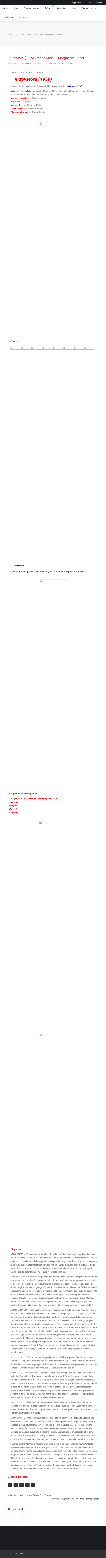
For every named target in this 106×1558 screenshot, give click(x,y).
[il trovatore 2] (54, 1137)
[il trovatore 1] (54, 924)
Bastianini (33, 571)
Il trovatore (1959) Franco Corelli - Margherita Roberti (53, 63)
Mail (89, 3)
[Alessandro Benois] (89, 450)
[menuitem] (6, 8)
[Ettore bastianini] (36, 450)
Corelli (13, 571)
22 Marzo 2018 (13, 63)
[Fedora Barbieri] (47, 450)
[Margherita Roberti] (26, 450)
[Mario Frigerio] (78, 450)
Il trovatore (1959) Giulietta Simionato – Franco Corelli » (74, 1498)
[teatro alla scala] (54, 225)
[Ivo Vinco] (57, 450)
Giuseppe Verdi (75, 86)
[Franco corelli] (15, 450)
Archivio (99, 3)
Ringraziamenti (77, 3)
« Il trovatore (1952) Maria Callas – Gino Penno (29, 1495)
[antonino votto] (68, 450)
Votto (60, 571)
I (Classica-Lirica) (26, 63)
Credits (28, 1554)
